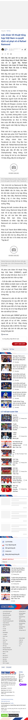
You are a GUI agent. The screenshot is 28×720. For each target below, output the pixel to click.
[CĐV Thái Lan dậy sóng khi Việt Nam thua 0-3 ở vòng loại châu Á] (6, 488)
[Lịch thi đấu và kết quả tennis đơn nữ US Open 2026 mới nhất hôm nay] (6, 377)
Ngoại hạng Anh (6, 624)
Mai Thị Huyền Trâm (22, 453)
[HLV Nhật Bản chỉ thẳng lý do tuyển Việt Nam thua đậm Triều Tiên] (6, 444)
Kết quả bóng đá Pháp (22, 627)
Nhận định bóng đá (7, 615)
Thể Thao (9, 30)
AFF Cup (4, 645)
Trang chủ (3, 30)
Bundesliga (5, 632)
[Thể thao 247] (7, 606)
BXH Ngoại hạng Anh (7, 649)
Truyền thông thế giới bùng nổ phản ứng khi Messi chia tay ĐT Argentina (16, 427)
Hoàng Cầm (24, 418)
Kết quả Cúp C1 (22, 611)
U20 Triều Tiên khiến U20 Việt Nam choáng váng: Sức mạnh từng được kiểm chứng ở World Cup (16, 462)
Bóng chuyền (22, 638)
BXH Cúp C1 (5, 655)
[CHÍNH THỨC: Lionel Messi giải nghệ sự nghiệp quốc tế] (6, 435)
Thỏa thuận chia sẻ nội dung (7, 699)
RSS (21, 679)
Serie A (4, 630)
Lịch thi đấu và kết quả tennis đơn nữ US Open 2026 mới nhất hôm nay (19, 376)
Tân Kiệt (17, 362)
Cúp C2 (4, 642)
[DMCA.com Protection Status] (10, 715)
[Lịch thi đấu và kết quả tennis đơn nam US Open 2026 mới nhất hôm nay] (6, 386)
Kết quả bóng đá (6, 613)
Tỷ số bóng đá (6, 617)
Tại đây (11, 703)
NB (26, 480)
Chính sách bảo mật (5, 701)
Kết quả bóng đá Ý (22, 617)
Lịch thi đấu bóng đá (7, 611)
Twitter (21, 677)
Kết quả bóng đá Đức (22, 624)
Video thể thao (6, 622)
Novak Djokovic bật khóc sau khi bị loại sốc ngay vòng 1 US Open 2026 (20, 394)
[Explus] (14, 337)
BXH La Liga (5, 651)
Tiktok (21, 681)
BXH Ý (4, 653)
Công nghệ (8, 667)
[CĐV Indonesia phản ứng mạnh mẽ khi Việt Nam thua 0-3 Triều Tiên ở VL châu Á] (6, 479)
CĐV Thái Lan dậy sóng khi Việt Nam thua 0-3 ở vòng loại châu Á (15, 489)
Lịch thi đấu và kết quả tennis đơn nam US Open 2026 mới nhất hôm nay (20, 385)
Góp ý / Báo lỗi (19, 344)
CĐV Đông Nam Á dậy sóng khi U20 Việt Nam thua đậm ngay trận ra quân (14, 453)
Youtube (22, 674)
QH (26, 445)
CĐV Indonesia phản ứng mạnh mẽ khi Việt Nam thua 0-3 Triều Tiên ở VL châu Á (17, 480)
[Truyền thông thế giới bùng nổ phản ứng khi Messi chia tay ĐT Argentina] (6, 426)
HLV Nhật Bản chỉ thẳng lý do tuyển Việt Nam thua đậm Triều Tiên (17, 444)
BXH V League (6, 663)
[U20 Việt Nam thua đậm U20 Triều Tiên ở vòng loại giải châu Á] (6, 470)
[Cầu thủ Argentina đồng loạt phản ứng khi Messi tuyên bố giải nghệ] (6, 417)
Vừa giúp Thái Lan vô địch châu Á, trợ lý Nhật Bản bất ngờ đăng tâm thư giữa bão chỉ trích (19, 358)
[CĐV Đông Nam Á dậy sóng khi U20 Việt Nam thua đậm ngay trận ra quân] (6, 453)
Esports (21, 642)
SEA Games (5, 643)
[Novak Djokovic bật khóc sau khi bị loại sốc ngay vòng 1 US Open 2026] (6, 395)
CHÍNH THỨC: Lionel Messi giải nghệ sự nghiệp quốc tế (15, 436)
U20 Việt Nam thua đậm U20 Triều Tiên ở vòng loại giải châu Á (16, 471)
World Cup (5, 636)
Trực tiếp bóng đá (7, 619)
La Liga (4, 628)
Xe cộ (20, 643)
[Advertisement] (14, 15)
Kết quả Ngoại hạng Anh (22, 614)
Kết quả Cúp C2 (22, 630)
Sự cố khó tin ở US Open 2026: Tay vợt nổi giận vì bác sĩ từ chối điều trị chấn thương (19, 367)
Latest (3, 667)
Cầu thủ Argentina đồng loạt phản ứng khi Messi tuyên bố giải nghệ (15, 418)
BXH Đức (5, 659)
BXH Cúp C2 (5, 657)
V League (5, 634)
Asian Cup (5, 640)
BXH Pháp (5, 661)
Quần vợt (21, 640)
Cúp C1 (4, 626)
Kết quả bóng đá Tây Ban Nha (22, 621)
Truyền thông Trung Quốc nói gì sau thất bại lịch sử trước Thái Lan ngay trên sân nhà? (19, 403)
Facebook (22, 676)
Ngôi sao (5, 561)
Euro (4, 638)
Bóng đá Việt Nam (7, 647)
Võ (19, 645)
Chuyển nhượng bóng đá (8, 621)
